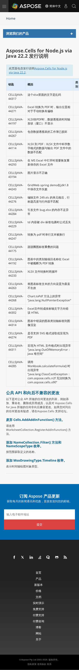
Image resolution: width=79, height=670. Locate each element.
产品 (38, 579)
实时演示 (38, 603)
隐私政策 (32, 664)
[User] (66, 6)
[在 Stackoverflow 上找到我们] (40, 557)
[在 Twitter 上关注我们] (23, 557)
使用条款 (41, 664)
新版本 (38, 585)
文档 (38, 597)
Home (10, 18)
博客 (38, 627)
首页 (38, 572)
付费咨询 (38, 621)
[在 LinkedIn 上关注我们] (31, 557)
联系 (49, 664)
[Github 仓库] (57, 557)
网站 (38, 633)
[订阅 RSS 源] (65, 557)
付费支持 (38, 615)
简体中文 (55, 6)
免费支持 (38, 609)
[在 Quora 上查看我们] (48, 557)
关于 (38, 639)
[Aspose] (27, 6)
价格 (38, 591)
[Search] (74, 6)
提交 (39, 524)
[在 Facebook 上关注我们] (14, 557)
